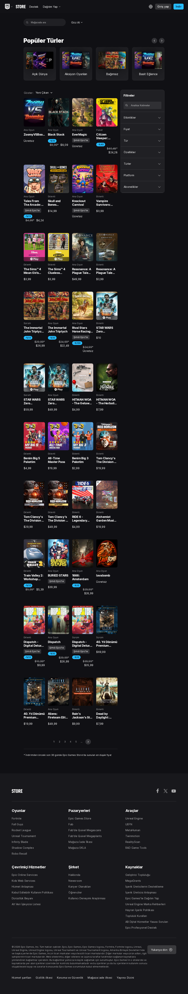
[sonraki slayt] (161, 40)
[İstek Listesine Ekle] (41, 102)
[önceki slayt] (154, 40)
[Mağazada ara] (27, 22)
